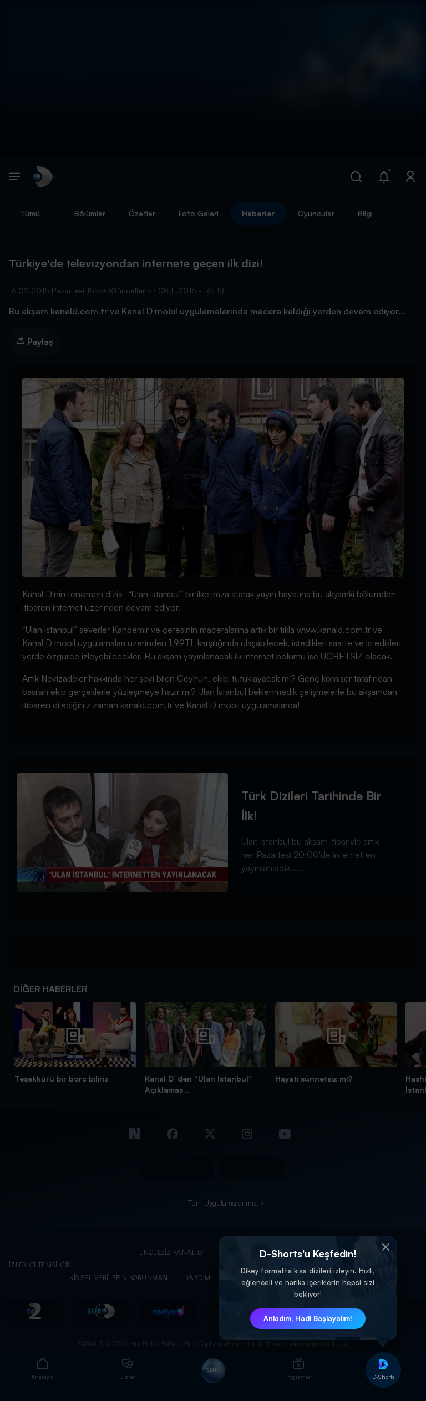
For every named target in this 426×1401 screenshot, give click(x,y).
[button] (385, 1247)
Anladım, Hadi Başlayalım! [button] (307, 1318)
